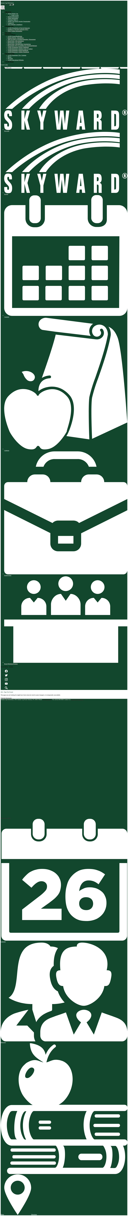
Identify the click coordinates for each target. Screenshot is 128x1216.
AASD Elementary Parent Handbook (18, 50)
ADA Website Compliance (15, 24)
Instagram (6, 679)
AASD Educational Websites (16, 60)
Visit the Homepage (6, 698)
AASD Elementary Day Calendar (17, 55)
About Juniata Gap (13, 13)
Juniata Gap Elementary (77, 699)
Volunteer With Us (13, 20)
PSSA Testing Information (15, 31)
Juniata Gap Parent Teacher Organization (19, 21)
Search (6, 688)
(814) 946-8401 (47, 699)
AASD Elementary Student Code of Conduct (20, 49)
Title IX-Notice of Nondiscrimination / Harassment (22, 39)
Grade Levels (15, 15)
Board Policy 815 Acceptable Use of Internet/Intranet (22, 45)
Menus (9, 57)
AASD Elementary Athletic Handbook (18, 52)
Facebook (6, 671)
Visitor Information (13, 18)
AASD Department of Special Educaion (19, 28)
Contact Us (11, 23)
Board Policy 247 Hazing (15, 42)
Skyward (10, 58)
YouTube (6, 684)
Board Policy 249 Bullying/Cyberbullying (19, 44)
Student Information (13, 16)
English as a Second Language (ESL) (18, 29)
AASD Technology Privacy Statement (18, 47)
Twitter (6, 675)
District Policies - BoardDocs (16, 38)
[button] (8, 12)
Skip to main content (6, 1)
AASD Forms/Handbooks (15, 36)
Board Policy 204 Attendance (16, 41)
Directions (34, 1214)
